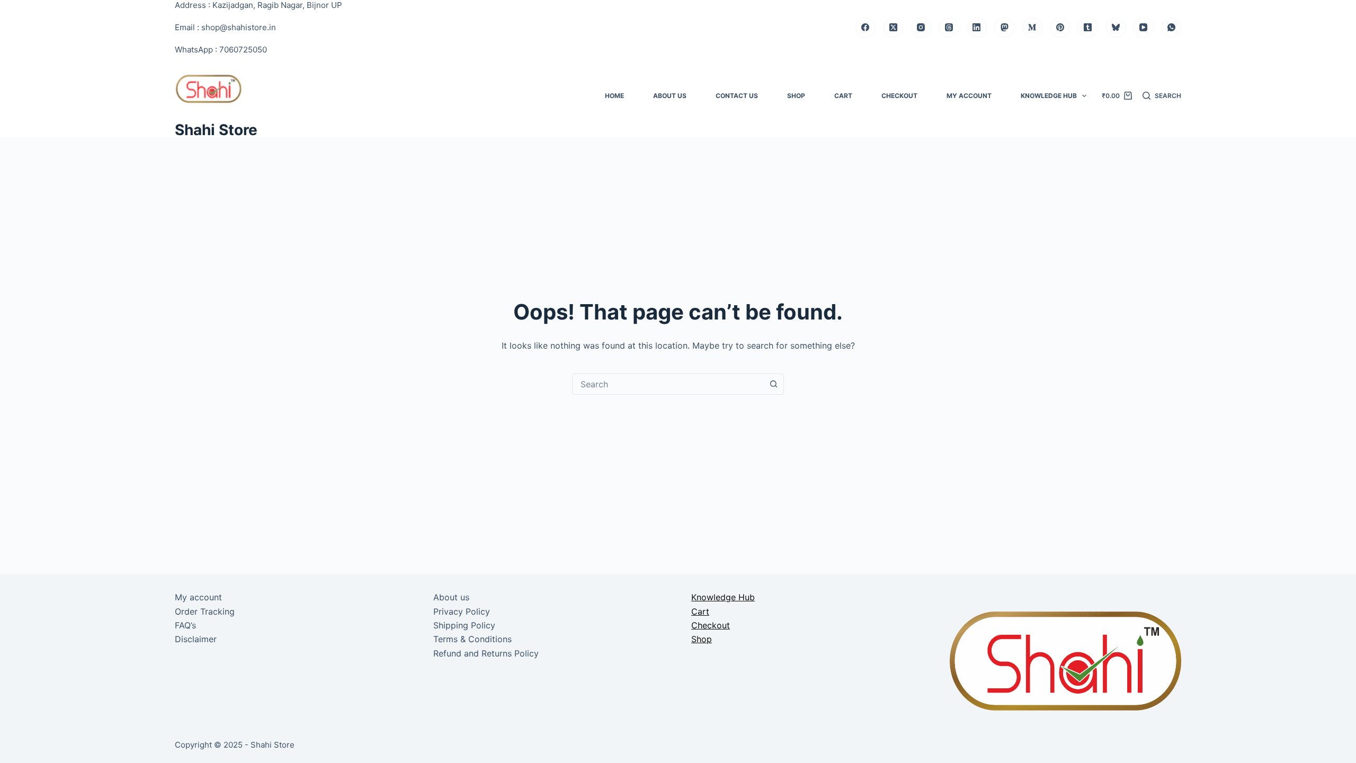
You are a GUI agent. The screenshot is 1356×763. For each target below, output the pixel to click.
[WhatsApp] (1172, 27)
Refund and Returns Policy (486, 653)
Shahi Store (216, 130)
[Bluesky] (1116, 27)
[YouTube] (1144, 27)
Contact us (737, 96)
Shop (796, 96)
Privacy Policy (461, 611)
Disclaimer (196, 639)
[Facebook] (865, 27)
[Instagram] (921, 27)
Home (614, 96)
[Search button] (773, 384)
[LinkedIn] (977, 27)
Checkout (899, 96)
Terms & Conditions (472, 639)
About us (669, 96)
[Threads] (949, 27)
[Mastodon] (1005, 27)
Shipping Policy (464, 625)
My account (969, 96)
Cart (843, 96)
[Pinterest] (1060, 27)
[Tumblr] (1088, 27)
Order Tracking (205, 611)
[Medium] (1032, 27)
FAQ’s (185, 625)
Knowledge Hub (1049, 96)
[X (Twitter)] (894, 27)
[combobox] (668, 384)
